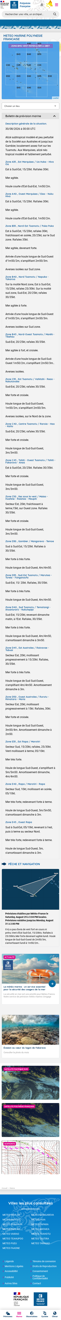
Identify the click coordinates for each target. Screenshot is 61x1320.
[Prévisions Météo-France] (14, 5)
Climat (55, 1316)
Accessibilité (11, 1271)
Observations (31, 1316)
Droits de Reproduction (45, 1266)
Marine (19, 1316)
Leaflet (55, 98)
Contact (37, 1283)
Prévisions (7, 1316)
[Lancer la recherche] (54, 14)
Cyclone (44, 1316)
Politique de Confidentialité (40, 1277)
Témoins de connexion (44, 1261)
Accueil (4, 1188)
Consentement (40, 1271)
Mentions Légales (14, 1266)
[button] (56, 4)
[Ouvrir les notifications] (42, 4)
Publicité (9, 1277)
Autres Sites (11, 1283)
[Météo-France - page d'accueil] (40, 1299)
